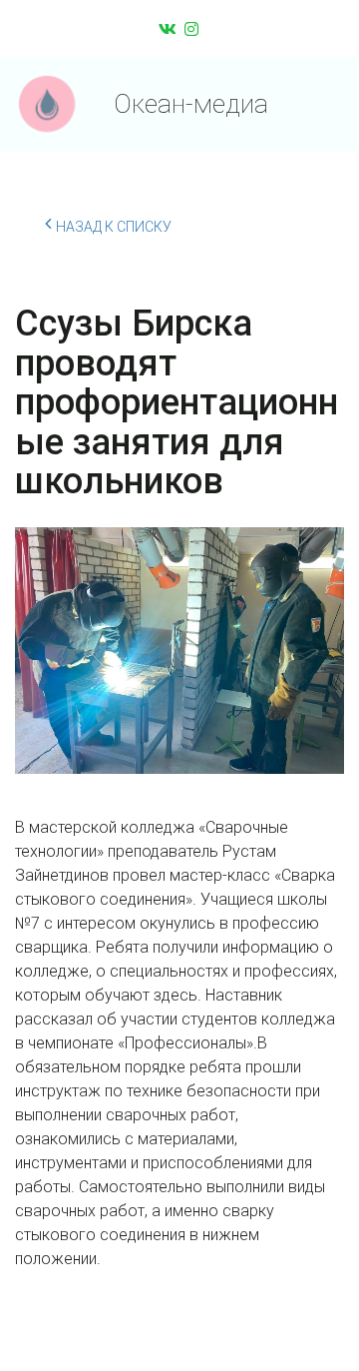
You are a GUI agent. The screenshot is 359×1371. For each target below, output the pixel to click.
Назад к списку (114, 227)
